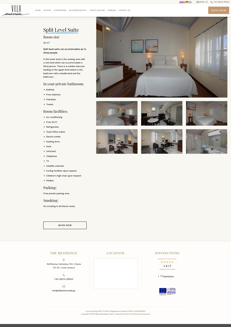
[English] (181, 2)
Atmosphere (60, 10)
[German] (187, 2)
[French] (184, 2)
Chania (111, 314)
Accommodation (77, 10)
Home (38, 10)
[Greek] (190, 2)
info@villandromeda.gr (63, 290)
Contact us (124, 10)
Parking (112, 10)
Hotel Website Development (139, 314)
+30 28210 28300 (63, 279)
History (47, 10)
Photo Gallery (97, 10)
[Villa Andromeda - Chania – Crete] (17, 10)
